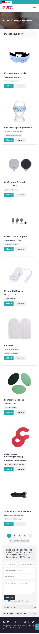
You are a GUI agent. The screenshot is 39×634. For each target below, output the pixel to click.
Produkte (16, 20)
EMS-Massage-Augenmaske (13, 135)
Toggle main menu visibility (34, 8)
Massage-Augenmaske (11, 81)
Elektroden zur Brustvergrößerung (14, 464)
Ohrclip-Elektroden (10, 298)
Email (9, 85)
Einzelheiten (21, 86)
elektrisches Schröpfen (11, 244)
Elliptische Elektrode (11, 407)
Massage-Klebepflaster (11, 353)
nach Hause (6, 20)
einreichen (9, 597)
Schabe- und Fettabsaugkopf (13, 519)
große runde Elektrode (11, 190)
